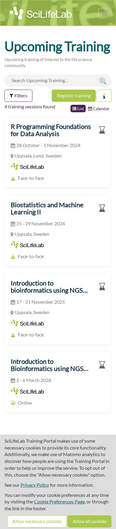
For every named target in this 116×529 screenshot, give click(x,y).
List (80, 108)
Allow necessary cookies (37, 521)
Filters (20, 95)
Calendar (101, 108)
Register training (74, 95)
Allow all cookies (89, 521)
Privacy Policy (35, 485)
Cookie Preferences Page (59, 501)
